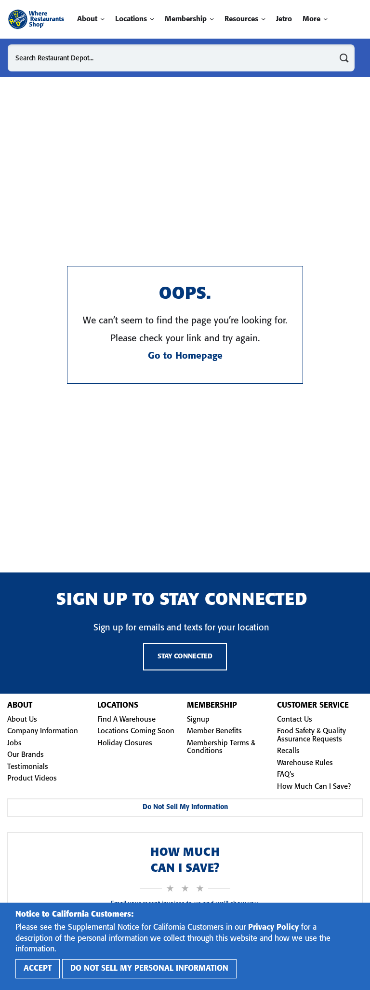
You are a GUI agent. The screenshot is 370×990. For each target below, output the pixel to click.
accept (38, 968)
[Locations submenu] (152, 19)
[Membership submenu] (212, 19)
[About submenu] (102, 19)
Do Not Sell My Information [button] (185, 807)
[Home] (36, 19)
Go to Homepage (185, 356)
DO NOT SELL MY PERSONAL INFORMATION (149, 968)
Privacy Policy (273, 927)
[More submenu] (325, 19)
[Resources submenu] (263, 19)
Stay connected (185, 656)
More (311, 19)
